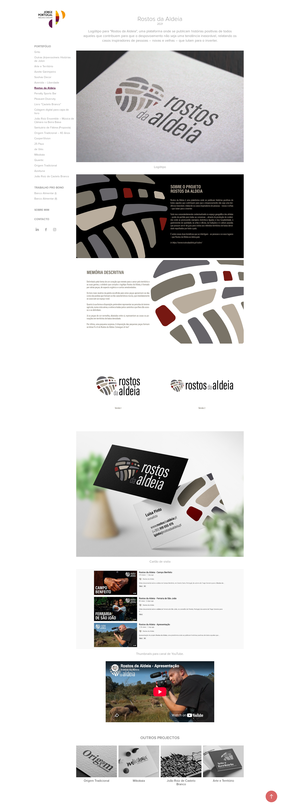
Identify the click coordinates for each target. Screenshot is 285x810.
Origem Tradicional (45, 165)
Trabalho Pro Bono (49, 187)
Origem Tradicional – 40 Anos (52, 133)
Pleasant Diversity (45, 99)
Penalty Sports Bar (45, 93)
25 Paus (39, 144)
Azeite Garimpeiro (45, 72)
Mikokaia (39, 155)
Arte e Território (43, 66)
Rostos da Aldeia (45, 88)
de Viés (38, 149)
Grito (37, 52)
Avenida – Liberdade (46, 82)
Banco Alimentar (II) (45, 199)
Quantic (39, 160)
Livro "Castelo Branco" (47, 104)
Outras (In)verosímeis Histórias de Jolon (52, 59)
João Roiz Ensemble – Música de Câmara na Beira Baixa (54, 120)
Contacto (41, 219)
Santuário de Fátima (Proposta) (52, 127)
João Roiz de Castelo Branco (51, 176)
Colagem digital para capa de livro (51, 111)
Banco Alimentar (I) (45, 193)
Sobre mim (41, 210)
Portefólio (42, 46)
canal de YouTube (171, 654)
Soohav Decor (42, 77)
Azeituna (39, 171)
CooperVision (42, 138)
